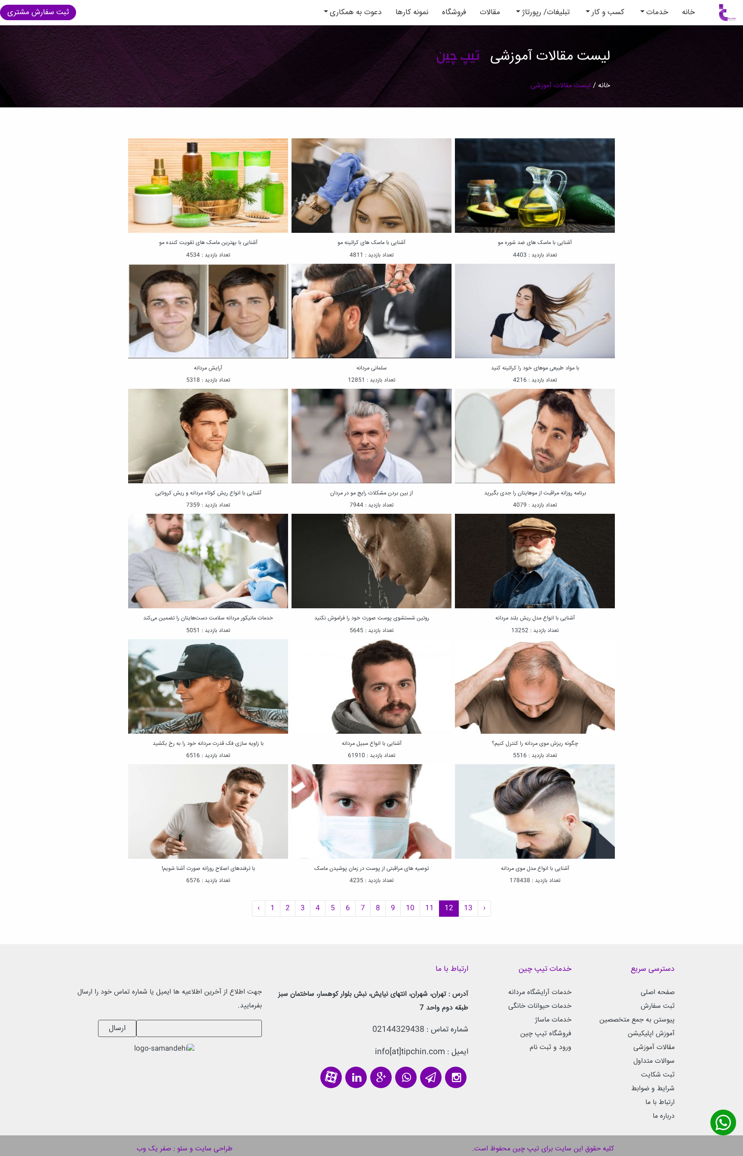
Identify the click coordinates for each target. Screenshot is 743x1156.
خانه (685, 12)
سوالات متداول (654, 1061)
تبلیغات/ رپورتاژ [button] (546, 12)
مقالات (490, 12)
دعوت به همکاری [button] (356, 12)
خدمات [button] (657, 12)
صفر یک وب (154, 1149)
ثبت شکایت (658, 1075)
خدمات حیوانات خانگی (539, 1006)
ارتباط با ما (660, 1102)
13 (468, 908)
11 (429, 908)
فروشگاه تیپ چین (545, 1033)
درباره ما (664, 1116)
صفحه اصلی (658, 992)
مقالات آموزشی (654, 1047)
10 (410, 908)
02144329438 (398, 1030)
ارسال (117, 1028)
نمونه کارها (412, 12)
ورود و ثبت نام (550, 1047)
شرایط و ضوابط (653, 1088)
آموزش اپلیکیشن (651, 1033)
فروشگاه (454, 12)
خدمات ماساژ (553, 1020)
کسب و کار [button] (608, 12)
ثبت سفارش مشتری (38, 12)
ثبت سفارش (658, 1006)
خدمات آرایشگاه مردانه (539, 992)
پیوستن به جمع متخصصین (637, 1020)
